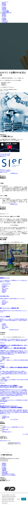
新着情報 (4, 470)
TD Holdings (5, 11)
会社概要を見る (14, 173)
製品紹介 (4, 4)
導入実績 (4, 5)
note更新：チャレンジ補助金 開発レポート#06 (12, 427)
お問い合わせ (5, 10)
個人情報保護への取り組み (8, 474)
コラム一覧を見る (14, 419)
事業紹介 (4, 3)
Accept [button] (23, 499)
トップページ (5, 1)
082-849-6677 (17, 442)
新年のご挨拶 (5, 429)
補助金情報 (4, 472)
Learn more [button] (4, 503)
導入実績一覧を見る (14, 329)
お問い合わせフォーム (5, 440)
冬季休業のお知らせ (6, 431)
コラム (3, 6)
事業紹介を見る (14, 204)
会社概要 (4, 7)
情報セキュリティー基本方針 (9, 475)
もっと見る (25, 434)
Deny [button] (19, 499)
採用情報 (4, 9)
